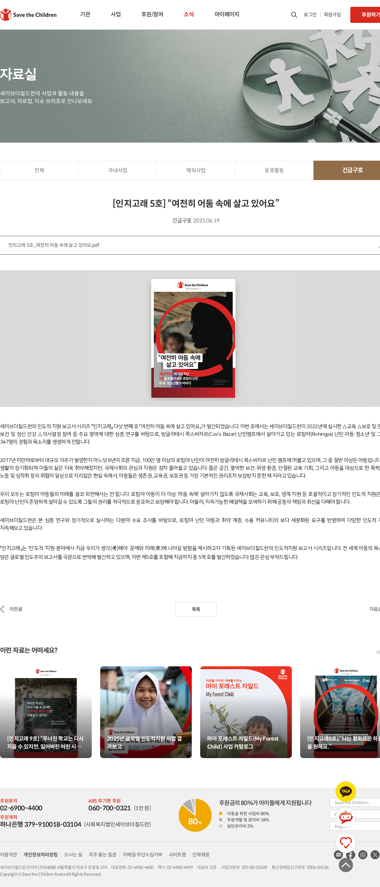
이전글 (16, 609)
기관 (85, 14)
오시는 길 (73, 855)
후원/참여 (152, 14)
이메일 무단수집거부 (142, 855)
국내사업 (117, 170)
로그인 (310, 15)
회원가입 (332, 15)
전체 (39, 170)
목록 (196, 609)
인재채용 (200, 855)
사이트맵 (177, 855)
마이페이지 (227, 14)
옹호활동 (274, 170)
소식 (189, 14)
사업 (116, 14)
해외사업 (195, 170)
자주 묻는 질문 (102, 855)
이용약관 (8, 855)
